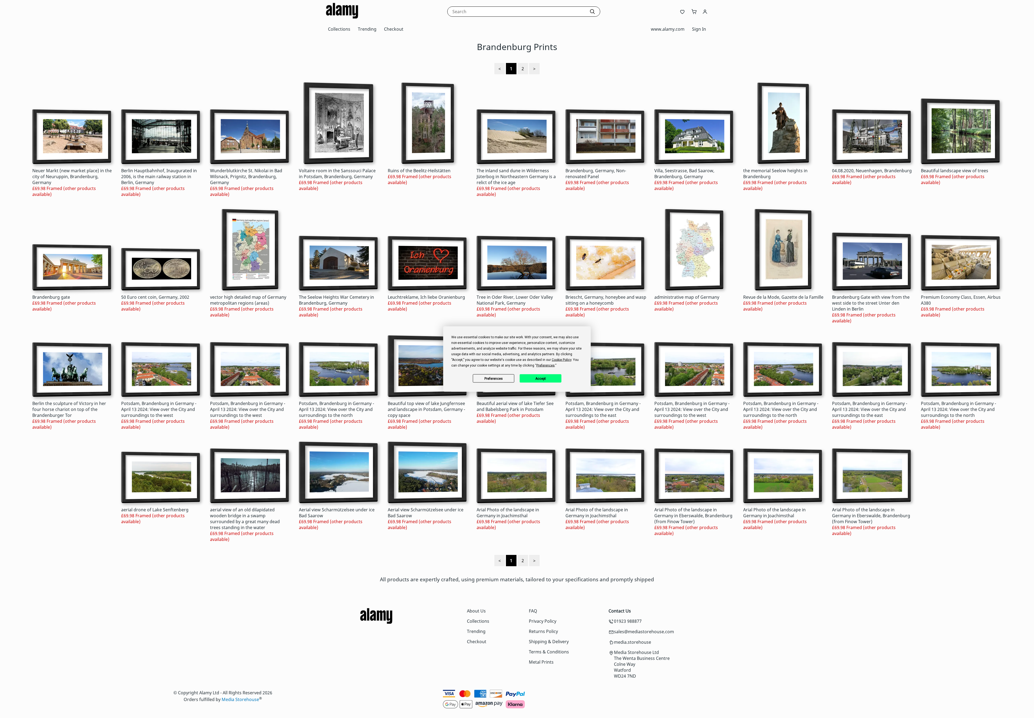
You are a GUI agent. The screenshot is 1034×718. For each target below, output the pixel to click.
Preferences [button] (545, 365)
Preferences (493, 378)
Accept (540, 378)
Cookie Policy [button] (561, 360)
